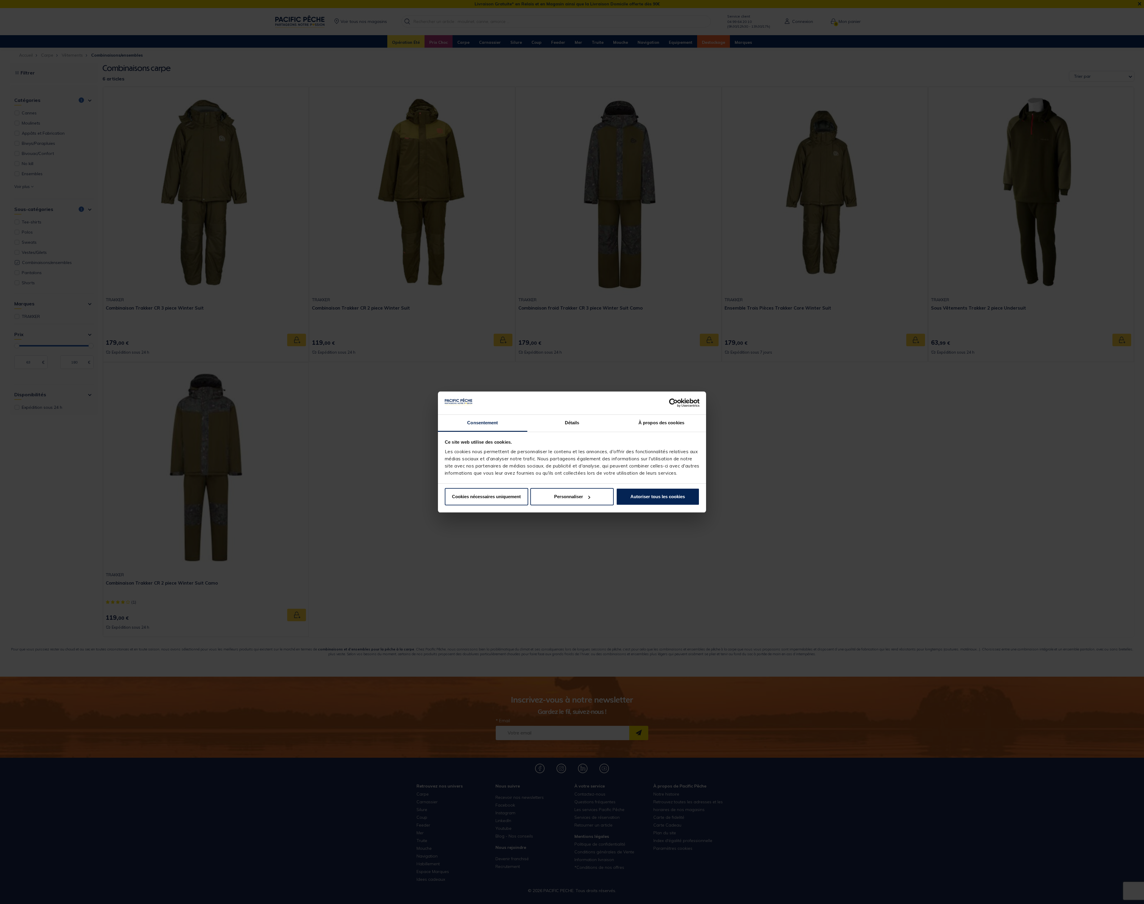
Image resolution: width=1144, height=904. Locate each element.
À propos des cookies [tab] (661, 422)
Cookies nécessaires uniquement (486, 496)
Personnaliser (568, 496)
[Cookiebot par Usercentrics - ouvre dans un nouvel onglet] (673, 403)
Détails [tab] (572, 422)
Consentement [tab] (482, 422)
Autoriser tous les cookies (657, 496)
